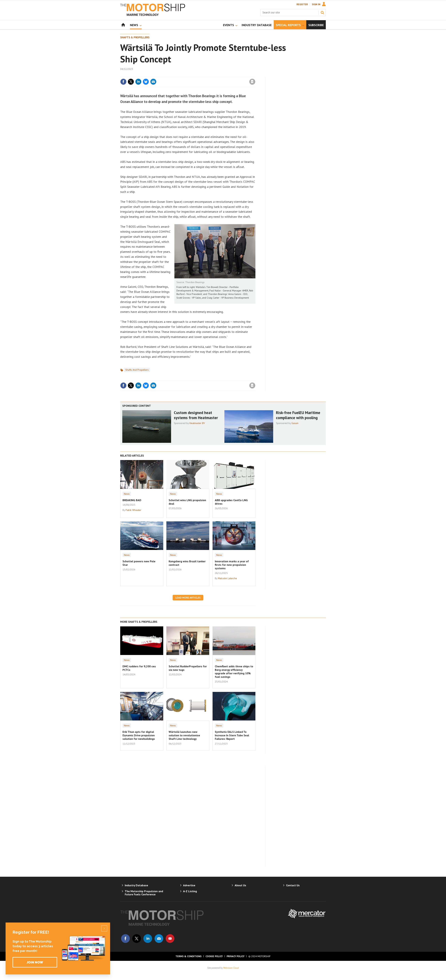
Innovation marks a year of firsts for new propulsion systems (232, 565)
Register (302, 4)
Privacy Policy (235, 956)
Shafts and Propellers (137, 369)
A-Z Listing (190, 891)
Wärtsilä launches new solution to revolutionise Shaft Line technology (184, 735)
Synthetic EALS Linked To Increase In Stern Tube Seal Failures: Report (232, 735)
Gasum (294, 423)
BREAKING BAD (131, 500)
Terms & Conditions (188, 956)
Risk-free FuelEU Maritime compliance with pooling (298, 415)
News (127, 493)
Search (322, 12)
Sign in (211, 74)
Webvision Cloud (231, 967)
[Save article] (252, 82)
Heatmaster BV (197, 423)
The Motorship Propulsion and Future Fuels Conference (144, 892)
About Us (240, 885)
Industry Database (136, 885)
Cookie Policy (214, 956)
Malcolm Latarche (227, 578)
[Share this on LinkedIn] (138, 82)
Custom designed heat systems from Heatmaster (196, 415)
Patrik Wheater (133, 510)
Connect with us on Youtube (170, 938)
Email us (158, 938)
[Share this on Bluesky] (146, 82)
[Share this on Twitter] (131, 82)
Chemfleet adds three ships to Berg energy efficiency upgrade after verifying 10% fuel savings (234, 672)
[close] (255, 74)
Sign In (316, 4)
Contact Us (293, 885)
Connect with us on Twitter (136, 938)
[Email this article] (153, 82)
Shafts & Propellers (134, 37)
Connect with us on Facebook (125, 938)
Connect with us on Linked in (147, 938)
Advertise (189, 885)
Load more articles (188, 597)
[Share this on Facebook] (123, 82)
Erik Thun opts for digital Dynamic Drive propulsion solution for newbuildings (138, 735)
